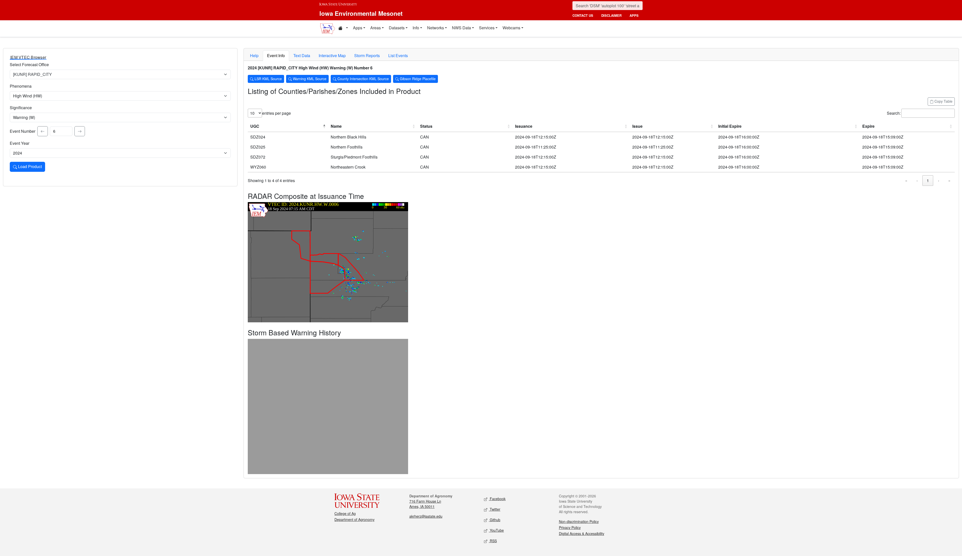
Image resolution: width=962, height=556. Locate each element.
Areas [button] (375, 28)
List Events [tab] (398, 55)
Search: (894, 113)
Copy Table (942, 101)
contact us (582, 15)
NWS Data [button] (461, 28)
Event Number (22, 131)
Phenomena (21, 86)
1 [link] (928, 180)
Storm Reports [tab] (367, 55)
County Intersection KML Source (362, 78)
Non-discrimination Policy (579, 521)
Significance (21, 107)
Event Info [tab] (276, 55)
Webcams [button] (511, 28)
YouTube (496, 530)
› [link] (938, 180)
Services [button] (487, 28)
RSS (493, 540)
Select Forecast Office (29, 64)
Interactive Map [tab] (332, 55)
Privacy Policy (570, 527)
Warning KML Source (309, 78)
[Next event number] (79, 131)
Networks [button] (435, 28)
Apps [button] (357, 28)
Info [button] (416, 28)
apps (634, 15)
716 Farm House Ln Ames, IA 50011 (425, 504)
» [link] (949, 180)
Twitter (494, 509)
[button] (343, 28)
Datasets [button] (397, 28)
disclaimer (611, 15)
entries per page (276, 113)
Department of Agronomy (354, 519)
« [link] (906, 180)
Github (494, 519)
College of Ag (345, 513)
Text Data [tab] (301, 55)
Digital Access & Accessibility (581, 533)
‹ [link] (917, 180)
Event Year (19, 143)
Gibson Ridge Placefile (417, 78)
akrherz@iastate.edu (425, 516)
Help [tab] (254, 55)
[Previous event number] (42, 131)
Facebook (497, 498)
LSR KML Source (268, 78)
